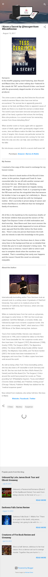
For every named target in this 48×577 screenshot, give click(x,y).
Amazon (21, 154)
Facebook (24, 399)
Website (15, 399)
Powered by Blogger (25, 568)
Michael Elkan (29, 572)
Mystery (19, 407)
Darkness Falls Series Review (16, 507)
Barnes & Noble (32, 154)
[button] (44, 27)
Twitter (32, 399)
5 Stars (10, 407)
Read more (41, 500)
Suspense (29, 407)
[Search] (44, 4)
